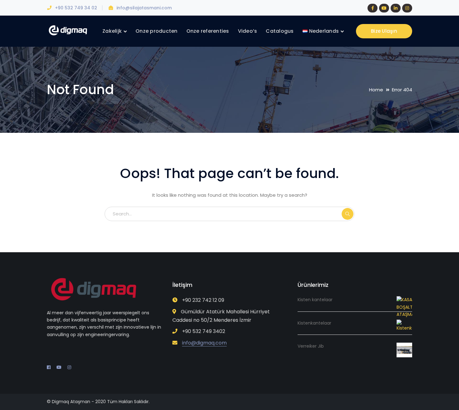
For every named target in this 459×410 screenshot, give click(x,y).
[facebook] (49, 367)
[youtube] (59, 367)
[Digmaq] (68, 30)
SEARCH (347, 214)
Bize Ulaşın (384, 31)
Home (376, 89)
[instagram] (69, 367)
